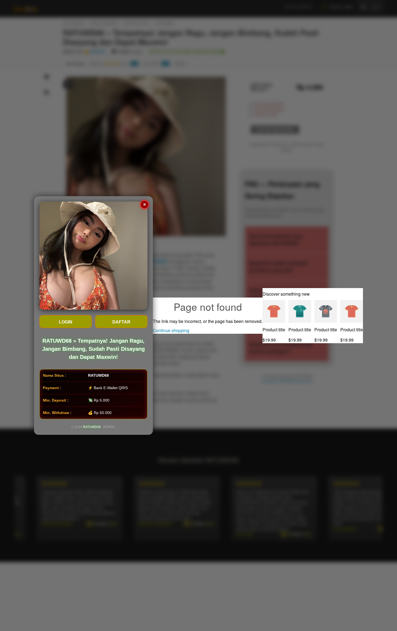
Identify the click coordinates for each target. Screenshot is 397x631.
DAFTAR (121, 322)
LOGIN (65, 322)
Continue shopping (171, 330)
